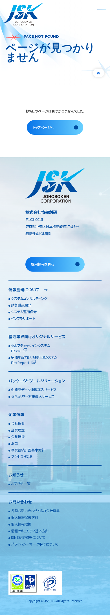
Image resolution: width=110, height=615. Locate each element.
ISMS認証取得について (28, 537)
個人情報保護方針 (24, 517)
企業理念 (18, 430)
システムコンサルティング (29, 298)
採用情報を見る (42, 264)
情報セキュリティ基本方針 (30, 530)
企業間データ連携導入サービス (34, 389)
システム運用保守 (24, 311)
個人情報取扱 (21, 524)
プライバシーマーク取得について (34, 544)
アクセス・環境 (21, 456)
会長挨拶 (18, 436)
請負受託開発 (21, 305)
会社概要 (18, 423)
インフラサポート (23, 318)
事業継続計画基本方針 (28, 450)
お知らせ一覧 (20, 483)
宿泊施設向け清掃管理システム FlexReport (34, 360)
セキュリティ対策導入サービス (32, 396)
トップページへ (43, 127)
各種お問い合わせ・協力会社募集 (35, 510)
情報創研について (28, 289)
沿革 (14, 443)
